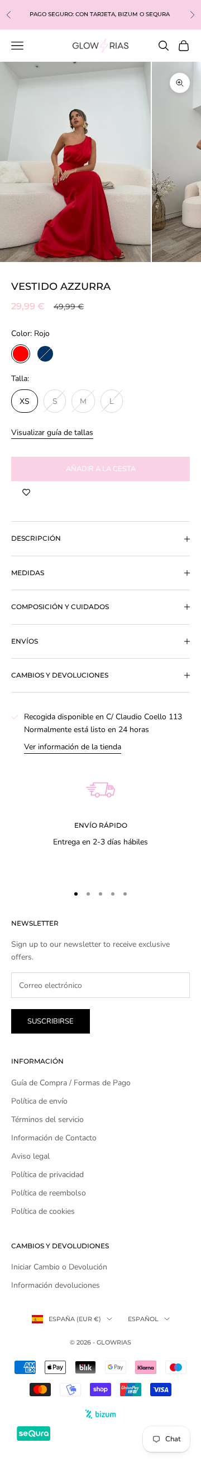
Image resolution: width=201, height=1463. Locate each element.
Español (143, 1319)
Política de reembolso (48, 1193)
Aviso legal (30, 1156)
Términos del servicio (47, 1119)
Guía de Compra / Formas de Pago (71, 1083)
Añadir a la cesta (101, 469)
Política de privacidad (47, 1174)
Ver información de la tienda (72, 747)
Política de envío (39, 1101)
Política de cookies (43, 1211)
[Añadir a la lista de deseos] (26, 492)
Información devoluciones (55, 1285)
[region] (100, 814)
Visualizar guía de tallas (52, 432)
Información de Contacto (54, 1138)
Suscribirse (50, 1021)
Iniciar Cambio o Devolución (59, 1267)
